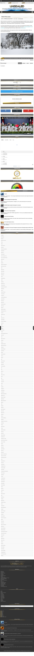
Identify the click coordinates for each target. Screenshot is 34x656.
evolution (2, 514)
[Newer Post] (0, 328)
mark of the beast (3, 524)
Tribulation (2, 474)
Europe (2, 331)
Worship (2, 498)
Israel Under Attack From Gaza (8, 216)
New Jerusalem (3, 409)
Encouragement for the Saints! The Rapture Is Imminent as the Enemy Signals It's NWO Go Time (18, 227)
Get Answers (2, 595)
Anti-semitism (3, 245)
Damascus (2, 300)
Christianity (2, 288)
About (1, 591)
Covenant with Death (4, 297)
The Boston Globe (3, 582)
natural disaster (3, 529)
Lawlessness (2, 390)
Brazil (2, 276)
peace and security (3, 533)
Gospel (2, 352)
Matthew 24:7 (3, 395)
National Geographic (3, 578)
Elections (2, 326)
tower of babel (3, 550)
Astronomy (2, 259)
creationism (2, 505)
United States (3, 481)
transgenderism (3, 552)
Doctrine (2, 312)
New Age (2, 407)
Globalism (2, 347)
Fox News (2, 574)
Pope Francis (2, 426)
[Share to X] (15, 18)
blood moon (2, 500)
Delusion (2, 307)
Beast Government (3, 266)
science (2, 543)
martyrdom (2, 526)
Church (2, 290)
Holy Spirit (2, 364)
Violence (2, 488)
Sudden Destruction (3, 457)
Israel (1, 376)
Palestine (2, 419)
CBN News (2, 572)
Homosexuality (3, 366)
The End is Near (3, 467)
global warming (16, 58)
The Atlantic (2, 581)
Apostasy (2, 252)
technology (2, 548)
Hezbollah (2, 362)
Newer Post (2, 60)
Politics (2, 424)
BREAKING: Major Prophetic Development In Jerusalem (12, 205)
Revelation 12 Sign (3, 438)
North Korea (2, 412)
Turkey (2, 476)
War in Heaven (3, 493)
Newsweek (2, 579)
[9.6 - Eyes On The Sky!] (17, 186)
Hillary (2, 614)
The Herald (2, 585)
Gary (2, 611)
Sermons (2, 450)
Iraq (1, 369)
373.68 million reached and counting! (17, 91)
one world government (4, 531)
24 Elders (2, 235)
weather (2, 555)
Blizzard (6, 58)
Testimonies (2, 464)
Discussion (2, 594)
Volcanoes (2, 490)
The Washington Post (4, 586)
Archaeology (2, 254)
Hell (1, 359)
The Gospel (2, 469)
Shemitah (2, 452)
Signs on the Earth (30, 58)
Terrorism (2, 462)
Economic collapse (3, 321)
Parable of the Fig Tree (4, 421)
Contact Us (28, 650)
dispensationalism (3, 507)
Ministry (2, 402)
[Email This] (13, 18)
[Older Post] (33, 328)
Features (31, 63)
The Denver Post (3, 584)
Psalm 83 (2, 433)
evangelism (2, 512)
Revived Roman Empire (4, 440)
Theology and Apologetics (4, 471)
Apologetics (2, 250)
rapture (2, 536)
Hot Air (2, 576)
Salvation (2, 445)
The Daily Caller (3, 583)
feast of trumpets (3, 517)
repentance (2, 538)
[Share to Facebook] (16, 18)
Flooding (2, 340)
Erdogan (2, 328)
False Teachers (3, 338)
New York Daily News (4, 580)
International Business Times (5, 577)
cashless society (3, 502)
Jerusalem (2, 381)
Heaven (2, 357)
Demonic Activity (3, 309)
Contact (2, 593)
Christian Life (3, 283)
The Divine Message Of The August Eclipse (10, 199)
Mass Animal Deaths (3, 393)
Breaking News (3, 278)
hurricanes (2, 521)
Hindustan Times (3, 575)
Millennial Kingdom (3, 400)
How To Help (2, 597)
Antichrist (2, 247)
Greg (2, 613)
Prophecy (2, 431)
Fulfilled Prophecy (3, 343)
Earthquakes (2, 319)
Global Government (3, 345)
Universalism (2, 483)
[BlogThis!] (14, 18)
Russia (2, 443)
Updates (2, 600)
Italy (1, 378)
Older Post (31, 60)
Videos (2, 486)
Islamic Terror (3, 374)
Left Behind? (2, 598)
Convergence (3, 293)
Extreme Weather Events (10, 58)
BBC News (2, 571)
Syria (1, 459)
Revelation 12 (3, 436)
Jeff (2, 615)
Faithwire (2, 573)
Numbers (2, 414)
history (2, 519)
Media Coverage (3, 397)
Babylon (2, 262)
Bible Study (2, 269)
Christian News (3, 285)
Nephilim (2, 405)
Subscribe (17, 103)
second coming (3, 545)
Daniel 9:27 (2, 302)
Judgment (21, 58)
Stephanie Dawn (3, 616)
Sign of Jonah (25, 58)
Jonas (19, 58)
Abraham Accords (3, 240)
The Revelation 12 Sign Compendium (9, 210)
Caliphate (2, 281)
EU (1, 316)
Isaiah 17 (2, 371)
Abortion (2, 238)
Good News (2, 350)
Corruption (2, 295)
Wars (1, 495)
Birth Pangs (2, 271)
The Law (5, 622)
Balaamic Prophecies (4, 264)
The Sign (2, 599)
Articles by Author (3, 592)
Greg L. (2, 612)
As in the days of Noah (4, 257)
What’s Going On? (3, 601)
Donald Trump (3, 314)
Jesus (2, 383)
